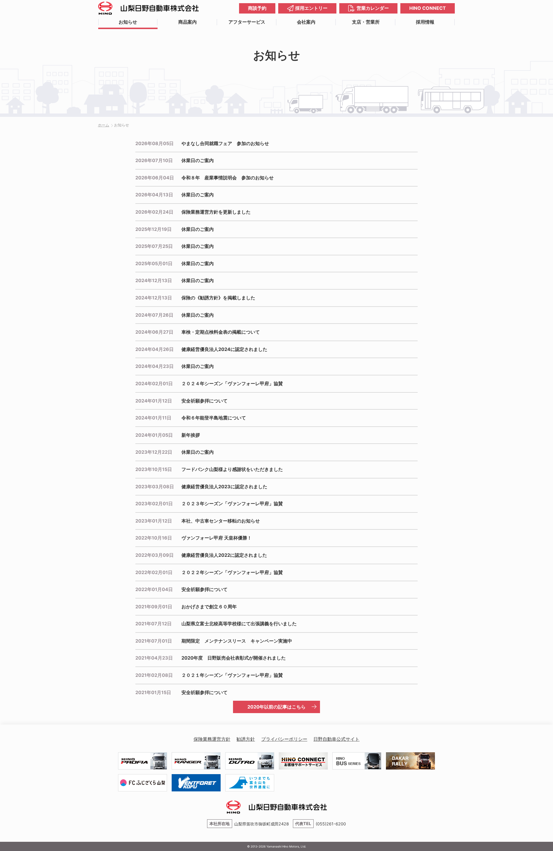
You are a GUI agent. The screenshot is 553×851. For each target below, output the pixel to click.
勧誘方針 (245, 739)
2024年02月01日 (154, 383)
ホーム (103, 125)
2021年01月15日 (153, 692)
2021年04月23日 (154, 658)
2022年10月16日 (153, 538)
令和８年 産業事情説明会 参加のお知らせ (227, 178)
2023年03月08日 (154, 486)
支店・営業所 (366, 22)
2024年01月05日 (154, 435)
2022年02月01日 (154, 572)
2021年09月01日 (153, 606)
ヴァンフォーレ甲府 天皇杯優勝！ (216, 538)
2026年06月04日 (154, 178)
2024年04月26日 (154, 349)
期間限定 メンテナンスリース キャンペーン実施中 (236, 641)
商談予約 (257, 8)
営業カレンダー (373, 8)
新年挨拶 (190, 435)
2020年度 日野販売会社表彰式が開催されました (233, 658)
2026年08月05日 (154, 143)
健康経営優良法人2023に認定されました (224, 486)
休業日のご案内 (197, 160)
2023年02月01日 (154, 503)
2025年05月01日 (154, 263)
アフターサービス (246, 22)
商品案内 (187, 22)
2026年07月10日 (154, 160)
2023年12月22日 (153, 452)
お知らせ (128, 22)
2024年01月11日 (153, 418)
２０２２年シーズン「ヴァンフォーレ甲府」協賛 (232, 572)
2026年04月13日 (154, 194)
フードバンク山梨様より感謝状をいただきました (232, 469)
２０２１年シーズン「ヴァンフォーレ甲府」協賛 (232, 675)
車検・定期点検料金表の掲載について (220, 332)
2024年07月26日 (154, 315)
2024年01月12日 (153, 401)
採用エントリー (311, 8)
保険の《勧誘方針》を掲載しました (218, 298)
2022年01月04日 (154, 589)
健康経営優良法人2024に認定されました (224, 349)
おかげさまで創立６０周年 (209, 606)
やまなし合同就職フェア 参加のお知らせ (225, 143)
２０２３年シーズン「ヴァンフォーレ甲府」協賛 (232, 503)
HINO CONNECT (427, 8)
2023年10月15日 (153, 469)
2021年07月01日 (153, 641)
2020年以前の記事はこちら (276, 707)
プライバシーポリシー (284, 739)
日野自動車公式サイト (336, 739)
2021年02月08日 (154, 675)
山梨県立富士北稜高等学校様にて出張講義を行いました (239, 623)
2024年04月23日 (154, 366)
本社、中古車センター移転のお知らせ (220, 521)
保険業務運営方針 (212, 739)
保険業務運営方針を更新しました (216, 212)
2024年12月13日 (153, 280)
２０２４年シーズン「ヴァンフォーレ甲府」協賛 (232, 383)
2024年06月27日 (154, 332)
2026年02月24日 (154, 212)
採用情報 (425, 22)
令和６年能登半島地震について (213, 418)
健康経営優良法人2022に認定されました (224, 555)
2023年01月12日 (153, 521)
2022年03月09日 (154, 555)
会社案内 (306, 22)
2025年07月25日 (154, 246)
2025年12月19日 (153, 229)
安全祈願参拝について (204, 401)
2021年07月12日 (153, 623)
